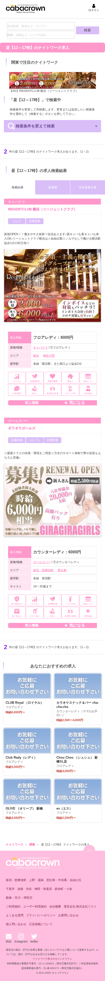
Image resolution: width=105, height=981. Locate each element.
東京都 (62, 570)
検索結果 (17, 187)
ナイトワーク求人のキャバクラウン (52, 958)
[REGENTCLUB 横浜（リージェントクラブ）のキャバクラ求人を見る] (52, 80)
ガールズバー (42, 562)
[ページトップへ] (89, 851)
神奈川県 (49, 355)
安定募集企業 (87, 187)
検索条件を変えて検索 (35, 126)
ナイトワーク (14, 844)
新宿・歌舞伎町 (43, 570)
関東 (32, 844)
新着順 (52, 187)
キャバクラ (40, 347)
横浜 (36, 355)
